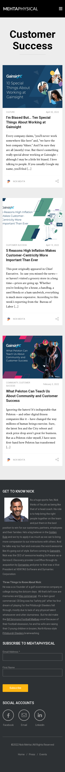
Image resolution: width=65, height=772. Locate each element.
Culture (10, 112)
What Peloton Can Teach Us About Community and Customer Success (32, 396)
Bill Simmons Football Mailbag (23, 619)
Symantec (24, 564)
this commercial (28, 596)
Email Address (11, 651)
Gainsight (55, 550)
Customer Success (16, 245)
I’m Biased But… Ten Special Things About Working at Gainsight (28, 122)
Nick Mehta (19, 181)
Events (43, 754)
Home (21, 754)
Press (32, 754)
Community (12, 382)
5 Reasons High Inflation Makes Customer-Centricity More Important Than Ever (31, 255)
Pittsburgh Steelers (13, 633)
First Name (9, 667)
